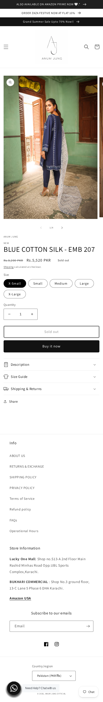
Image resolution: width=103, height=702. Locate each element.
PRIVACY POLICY (22, 488)
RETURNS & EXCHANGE (27, 466)
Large (84, 283)
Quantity (10, 305)
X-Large (15, 294)
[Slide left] (41, 227)
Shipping (9, 266)
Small (38, 283)
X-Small (15, 283)
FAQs (13, 520)
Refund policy (20, 509)
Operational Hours (24, 531)
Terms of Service (22, 498)
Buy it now (51, 346)
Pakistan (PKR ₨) (49, 676)
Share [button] (13, 401)
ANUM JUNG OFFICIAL (55, 693)
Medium (61, 283)
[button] (6, 47)
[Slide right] (62, 227)
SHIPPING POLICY (23, 477)
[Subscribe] (88, 626)
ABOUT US (17, 456)
